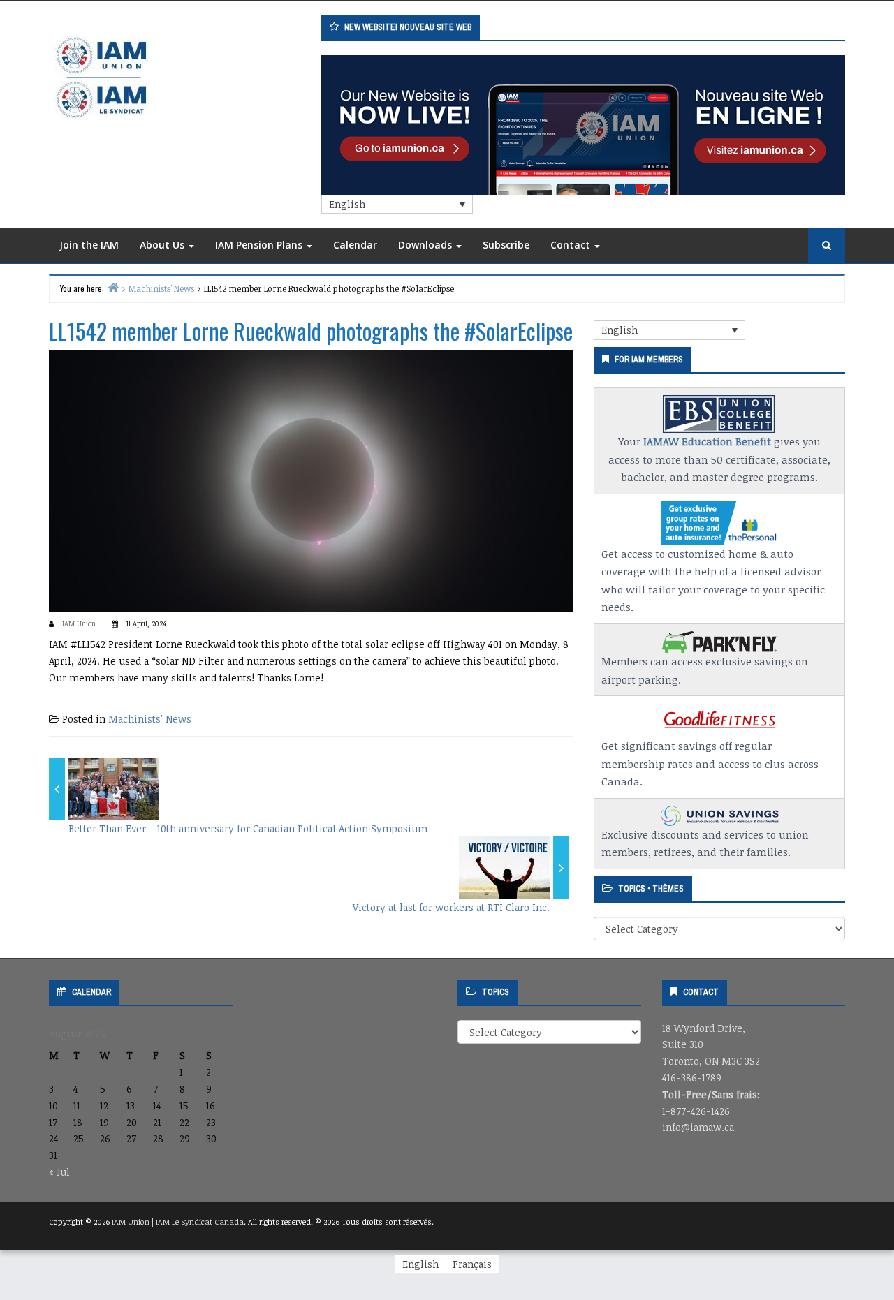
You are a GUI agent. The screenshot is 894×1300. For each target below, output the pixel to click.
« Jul (59, 1172)
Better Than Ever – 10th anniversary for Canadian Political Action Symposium (247, 828)
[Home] (113, 287)
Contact (571, 244)
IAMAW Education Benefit (707, 441)
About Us (163, 244)
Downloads (426, 244)
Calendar (355, 244)
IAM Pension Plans (260, 244)
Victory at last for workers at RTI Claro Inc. (451, 907)
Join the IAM (89, 244)
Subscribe (506, 244)
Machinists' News (149, 718)
